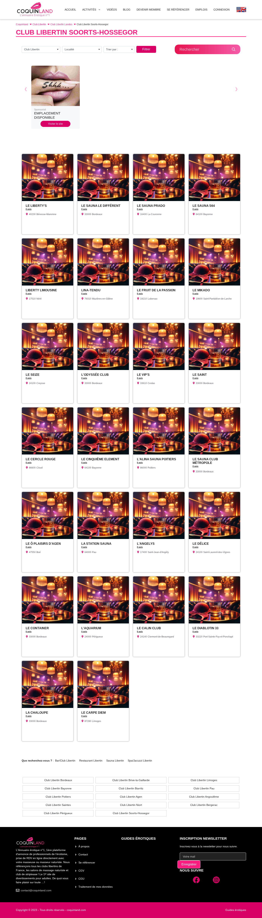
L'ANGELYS (146, 543)
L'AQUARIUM (91, 628)
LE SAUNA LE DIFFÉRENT (100, 205)
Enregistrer (188, 864)
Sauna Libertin (115, 760)
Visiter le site (55, 123)
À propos (83, 846)
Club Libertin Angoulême (204, 796)
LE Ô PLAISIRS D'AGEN (43, 543)
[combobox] (41, 49)
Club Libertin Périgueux (58, 813)
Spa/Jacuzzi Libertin (140, 760)
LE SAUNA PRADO (151, 205)
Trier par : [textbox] (112, 49)
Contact (83, 854)
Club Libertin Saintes (58, 804)
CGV (81, 870)
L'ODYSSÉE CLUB (95, 374)
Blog (126, 9)
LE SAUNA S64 (204, 205)
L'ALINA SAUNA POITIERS (156, 459)
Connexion (221, 9)
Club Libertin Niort (131, 804)
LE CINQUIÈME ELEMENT (100, 459)
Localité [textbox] (69, 49)
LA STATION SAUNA (96, 543)
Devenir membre (149, 9)
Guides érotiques (138, 838)
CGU (81, 878)
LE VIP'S (143, 374)
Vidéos (112, 9)
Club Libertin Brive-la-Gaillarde (131, 780)
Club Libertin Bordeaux (58, 780)
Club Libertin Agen (131, 796)
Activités (89, 9)
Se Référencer (178, 9)
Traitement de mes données (95, 886)
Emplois (201, 9)
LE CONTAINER (37, 628)
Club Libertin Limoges (204, 780)
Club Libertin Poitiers (58, 796)
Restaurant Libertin (90, 760)
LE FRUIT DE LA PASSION (156, 290)
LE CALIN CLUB (149, 628)
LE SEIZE (33, 374)
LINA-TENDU (91, 290)
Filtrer (146, 49)
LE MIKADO (201, 290)
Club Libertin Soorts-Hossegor (131, 813)
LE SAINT (200, 374)
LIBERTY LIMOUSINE (41, 290)
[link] (55, 97)
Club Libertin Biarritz (131, 788)
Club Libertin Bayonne (58, 788)
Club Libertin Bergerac (204, 804)
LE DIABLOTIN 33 (205, 628)
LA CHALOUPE (37, 712)
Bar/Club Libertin (65, 760)
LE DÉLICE (201, 543)
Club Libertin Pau (204, 788)
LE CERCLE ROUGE (41, 459)
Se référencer (86, 862)
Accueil (70, 9)
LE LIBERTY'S (36, 205)
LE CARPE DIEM (93, 712)
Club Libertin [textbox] (32, 49)
